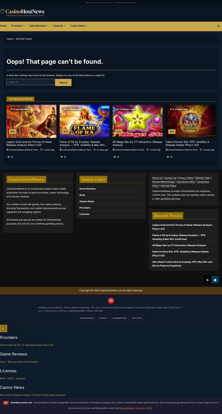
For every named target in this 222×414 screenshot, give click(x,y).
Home (3, 25)
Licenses (58, 25)
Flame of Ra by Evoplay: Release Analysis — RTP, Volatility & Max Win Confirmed (82, 144)
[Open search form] (218, 26)
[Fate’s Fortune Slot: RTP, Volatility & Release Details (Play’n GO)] (191, 121)
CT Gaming (27, 345)
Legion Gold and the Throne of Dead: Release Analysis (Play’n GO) (29, 143)
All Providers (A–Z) (10, 345)
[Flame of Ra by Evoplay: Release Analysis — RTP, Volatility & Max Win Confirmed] (85, 121)
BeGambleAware (87, 318)
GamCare (103, 318)
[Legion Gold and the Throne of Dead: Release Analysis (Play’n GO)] (31, 121)
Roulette (33, 361)
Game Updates (57, 395)
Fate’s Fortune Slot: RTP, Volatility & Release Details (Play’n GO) (187, 143)
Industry (26, 395)
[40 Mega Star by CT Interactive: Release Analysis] (138, 121)
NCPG (149, 408)
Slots (12, 131)
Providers (16, 25)
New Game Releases (11, 395)
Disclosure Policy (186, 181)
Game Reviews (38, 25)
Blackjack (13, 361)
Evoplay (38, 345)
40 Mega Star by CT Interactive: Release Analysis (137, 143)
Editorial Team (202, 177)
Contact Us (170, 177)
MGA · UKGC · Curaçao (12, 378)
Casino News (77, 25)
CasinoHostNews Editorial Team (23, 150)
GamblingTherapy (120, 318)
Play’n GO (48, 345)
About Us (157, 177)
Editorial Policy (168, 185)
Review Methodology (163, 181)
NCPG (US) (137, 318)
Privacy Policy (185, 177)
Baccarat (23, 361)
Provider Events (40, 395)
